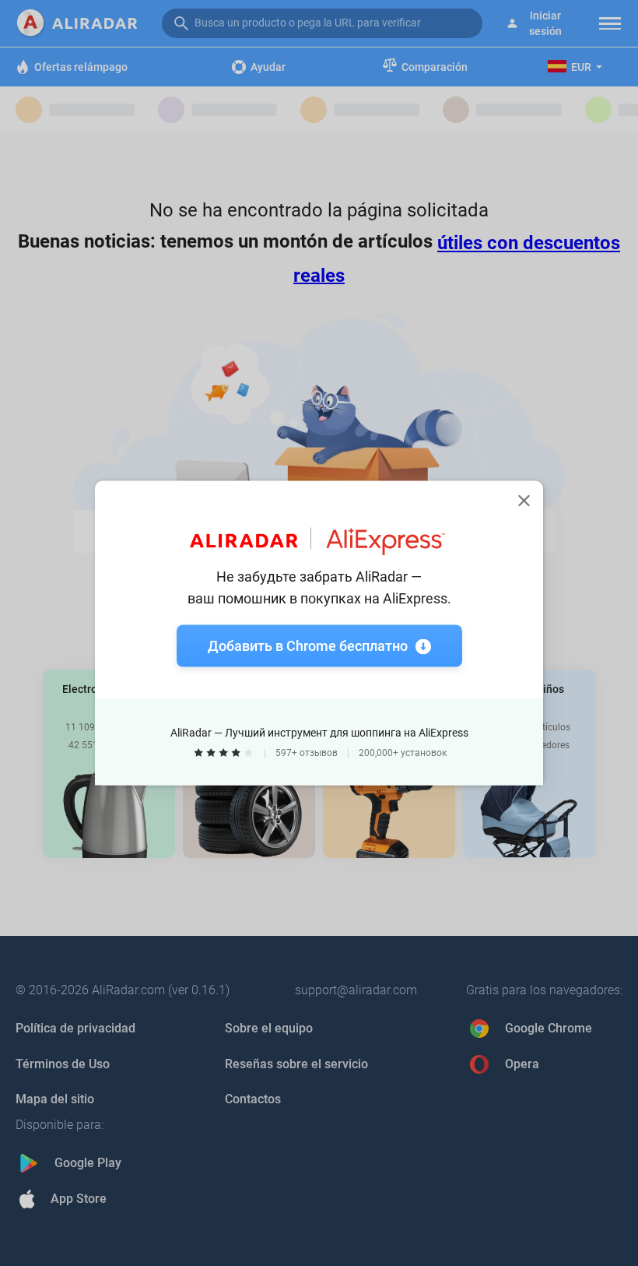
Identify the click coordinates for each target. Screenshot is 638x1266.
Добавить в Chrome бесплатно (308, 646)
